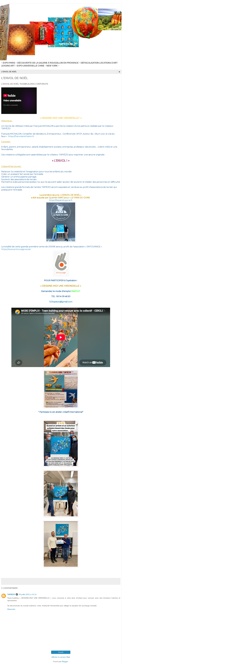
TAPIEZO (11, 594)
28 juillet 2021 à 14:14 (27, 594)
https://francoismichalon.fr (21, 136)
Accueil (60, 652)
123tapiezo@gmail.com (60, 301)
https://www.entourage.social (16, 249)
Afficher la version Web (61, 657)
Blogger (65, 661)
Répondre (11, 609)
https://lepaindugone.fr (61, 200)
